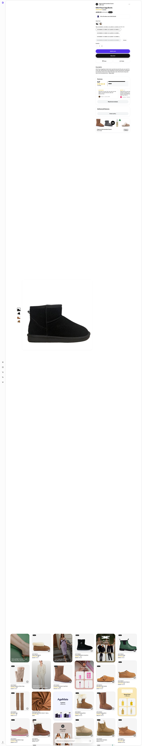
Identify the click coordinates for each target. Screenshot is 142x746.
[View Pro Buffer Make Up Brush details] (80, 684)
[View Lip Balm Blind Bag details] (89, 675)
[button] (125, 40)
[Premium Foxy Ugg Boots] (84, 701)
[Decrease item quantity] (97, 46)
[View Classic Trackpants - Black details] (110, 657)
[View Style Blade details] (89, 684)
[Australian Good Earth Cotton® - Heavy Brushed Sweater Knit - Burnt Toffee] (41, 701)
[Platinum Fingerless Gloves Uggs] (19, 674)
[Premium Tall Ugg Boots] (105, 701)
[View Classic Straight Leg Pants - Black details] (110, 649)
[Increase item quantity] (102, 46)
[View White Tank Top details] (58, 737)
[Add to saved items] (27, 682)
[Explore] (3, 367)
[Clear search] (90, 741)
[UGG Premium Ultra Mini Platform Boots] (84, 728)
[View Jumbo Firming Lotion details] (123, 702)
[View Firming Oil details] (131, 702)
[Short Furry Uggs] (41, 728)
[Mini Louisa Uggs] (127, 728)
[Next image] (90, 315)
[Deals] (3, 377)
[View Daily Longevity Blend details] (58, 715)
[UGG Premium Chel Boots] (105, 728)
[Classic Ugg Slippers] (41, 643)
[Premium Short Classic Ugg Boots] (62, 674)
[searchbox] (73, 741)
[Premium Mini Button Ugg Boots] (84, 643)
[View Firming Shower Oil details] (123, 711)
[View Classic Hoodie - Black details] (101, 649)
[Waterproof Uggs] (127, 643)
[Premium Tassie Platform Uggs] (19, 728)
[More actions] (129, 4)
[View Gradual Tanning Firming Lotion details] (131, 711)
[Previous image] (24, 315)
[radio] (97, 23)
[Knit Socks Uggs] (19, 701)
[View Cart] (3, 372)
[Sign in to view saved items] (3, 382)
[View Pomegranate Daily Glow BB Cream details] (80, 675)
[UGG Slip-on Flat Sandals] (105, 674)
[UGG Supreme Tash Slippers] (127, 670)
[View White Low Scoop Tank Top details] (67, 737)
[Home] (3, 362)
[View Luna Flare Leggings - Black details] (101, 657)
